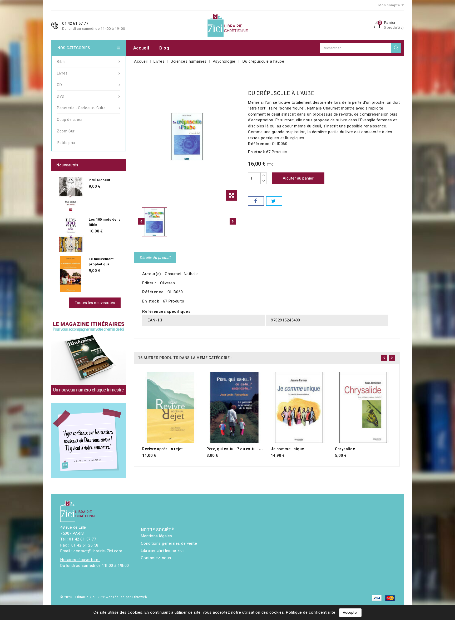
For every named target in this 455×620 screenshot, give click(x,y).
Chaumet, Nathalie (182, 273)
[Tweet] (274, 201)
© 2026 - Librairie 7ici (78, 597)
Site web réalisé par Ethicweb (122, 597)
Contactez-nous (156, 557)
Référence (153, 292)
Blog (164, 48)
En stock (256, 152)
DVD (61, 96)
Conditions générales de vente (169, 543)
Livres (62, 73)
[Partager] (256, 201)
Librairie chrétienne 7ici (162, 550)
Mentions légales (156, 536)
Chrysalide (345, 449)
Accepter (350, 612)
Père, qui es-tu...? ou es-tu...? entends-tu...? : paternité (257, 449)
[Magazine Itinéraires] (88, 357)
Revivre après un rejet (162, 449)
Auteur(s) (151, 273)
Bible (61, 61)
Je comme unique (287, 449)
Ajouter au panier (298, 178)
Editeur (149, 283)
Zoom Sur (66, 131)
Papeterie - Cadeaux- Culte (81, 108)
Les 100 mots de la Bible (104, 222)
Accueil (141, 48)
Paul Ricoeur (99, 180)
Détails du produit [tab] (155, 257)
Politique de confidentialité (310, 612)
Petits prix (66, 143)
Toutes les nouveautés (95, 303)
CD (59, 85)
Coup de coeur (70, 119)
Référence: (259, 143)
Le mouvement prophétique (101, 261)
